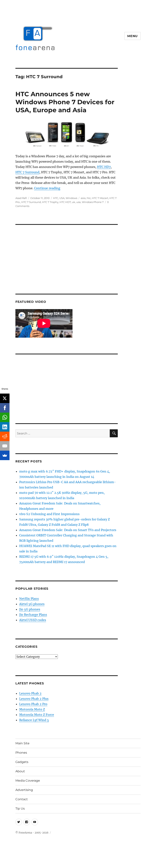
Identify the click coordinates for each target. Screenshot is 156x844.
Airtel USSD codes (32, 620)
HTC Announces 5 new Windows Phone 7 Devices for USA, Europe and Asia (64, 102)
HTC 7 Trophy (50, 202)
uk (73, 202)
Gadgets (21, 762)
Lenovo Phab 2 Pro (33, 704)
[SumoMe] (5, 455)
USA (61, 198)
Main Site (22, 743)
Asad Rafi (21, 198)
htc (89, 198)
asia (83, 198)
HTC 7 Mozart (100, 198)
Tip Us (20, 808)
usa (78, 202)
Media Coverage (27, 780)
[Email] (5, 446)
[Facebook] (5, 408)
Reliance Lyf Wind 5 (34, 720)
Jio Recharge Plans (33, 614)
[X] (5, 398)
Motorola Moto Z (32, 709)
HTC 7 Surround (27, 172)
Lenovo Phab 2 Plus (34, 699)
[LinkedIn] (5, 427)
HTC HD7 (104, 167)
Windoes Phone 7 (93, 202)
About (20, 771)
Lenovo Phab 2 (30, 693)
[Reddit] (5, 436)
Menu (132, 36)
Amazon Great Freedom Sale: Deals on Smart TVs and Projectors (67, 530)
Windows (71, 198)
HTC (55, 198)
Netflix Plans (29, 599)
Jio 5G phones (29, 609)
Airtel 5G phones (32, 604)
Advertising (24, 790)
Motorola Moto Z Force (36, 715)
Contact (21, 799)
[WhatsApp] (5, 417)
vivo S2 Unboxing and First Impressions (49, 514)
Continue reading (47, 188)
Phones (21, 752)
